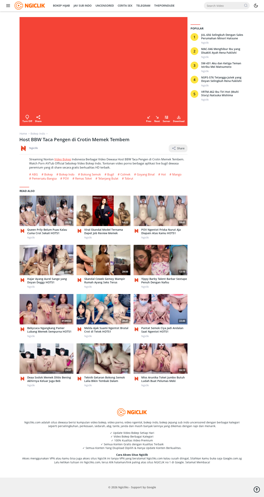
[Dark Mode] (256, 5)
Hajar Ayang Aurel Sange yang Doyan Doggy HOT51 (47, 280)
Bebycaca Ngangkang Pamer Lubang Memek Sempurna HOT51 (49, 329)
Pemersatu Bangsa (44, 178)
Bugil (110, 174)
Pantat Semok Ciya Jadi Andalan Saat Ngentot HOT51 (162, 329)
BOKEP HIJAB (61, 5)
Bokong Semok (91, 174)
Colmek (125, 174)
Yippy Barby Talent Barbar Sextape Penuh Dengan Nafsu (164, 280)
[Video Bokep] (29, 5)
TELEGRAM (143, 5)
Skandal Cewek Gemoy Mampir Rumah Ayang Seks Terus (104, 280)
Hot (163, 174)
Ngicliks (123, 487)
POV (66, 178)
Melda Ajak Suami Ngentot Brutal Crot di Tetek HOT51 (106, 329)
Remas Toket (83, 178)
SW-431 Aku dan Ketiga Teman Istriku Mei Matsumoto (221, 65)
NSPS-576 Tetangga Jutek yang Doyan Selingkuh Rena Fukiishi (221, 79)
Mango (176, 174)
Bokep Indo (66, 174)
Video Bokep (62, 159)
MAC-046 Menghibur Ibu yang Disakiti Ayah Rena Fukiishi (220, 50)
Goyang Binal (146, 174)
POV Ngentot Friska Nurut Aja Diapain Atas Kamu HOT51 (161, 231)
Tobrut (129, 178)
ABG (35, 174)
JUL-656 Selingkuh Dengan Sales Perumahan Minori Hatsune (222, 36)
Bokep (48, 174)
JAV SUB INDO (83, 5)
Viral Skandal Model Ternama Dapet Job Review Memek (103, 231)
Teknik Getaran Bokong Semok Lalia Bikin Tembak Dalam (104, 379)
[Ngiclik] (23, 231)
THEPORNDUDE (164, 5)
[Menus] (9, 5)
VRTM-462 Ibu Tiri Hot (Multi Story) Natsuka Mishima (220, 93)
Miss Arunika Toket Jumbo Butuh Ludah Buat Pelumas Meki (163, 379)
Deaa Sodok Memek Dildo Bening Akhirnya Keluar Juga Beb (49, 379)
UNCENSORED (104, 5)
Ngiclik (33, 148)
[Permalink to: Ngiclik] (23, 148)
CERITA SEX (125, 5)
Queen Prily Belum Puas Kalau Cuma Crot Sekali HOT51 (47, 231)
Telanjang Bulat (108, 178)
